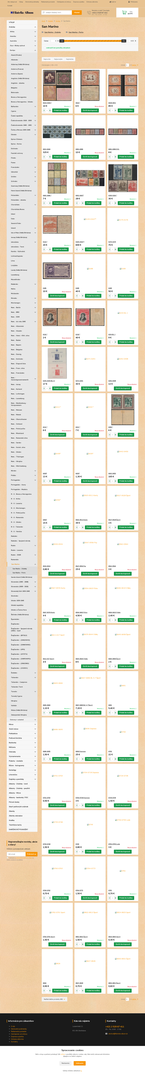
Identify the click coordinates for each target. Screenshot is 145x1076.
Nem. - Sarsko (16, 443)
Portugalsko (15, 480)
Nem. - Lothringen (17, 394)
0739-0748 (46, 844)
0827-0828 (79, 983)
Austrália (13, 41)
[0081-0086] (90, 131)
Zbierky (12, 811)
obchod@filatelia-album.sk (118, 1034)
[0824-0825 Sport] (122, 919)
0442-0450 (112, 473)
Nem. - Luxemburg (17, 398)
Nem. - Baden (16, 340)
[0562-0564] (122, 548)
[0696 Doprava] (90, 734)
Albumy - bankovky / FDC (18, 797)
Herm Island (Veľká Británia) (21, 191)
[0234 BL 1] (122, 317)
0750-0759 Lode (114, 844)
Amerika (13, 36)
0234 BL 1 (111, 335)
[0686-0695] (57, 734)
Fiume (13, 163)
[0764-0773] (90, 873)
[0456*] (57, 502)
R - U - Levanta (16, 503)
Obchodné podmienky (32, 2)
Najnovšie (47, 59)
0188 (77, 288)
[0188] (90, 270)
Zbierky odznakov (16, 816)
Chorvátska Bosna (17, 209)
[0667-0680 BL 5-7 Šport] (90, 687)
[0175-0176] (122, 224)
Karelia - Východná (18, 251)
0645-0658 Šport (114, 659)
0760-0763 (46, 890)
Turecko (14, 692)
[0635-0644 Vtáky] (90, 641)
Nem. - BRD (15, 312)
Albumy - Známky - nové (18, 784)
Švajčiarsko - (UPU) (18, 649)
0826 (44, 983)
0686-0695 (46, 751)
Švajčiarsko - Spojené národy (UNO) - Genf (21, 630)
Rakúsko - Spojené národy (20, 541)
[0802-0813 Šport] (90, 919)
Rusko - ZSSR (16, 555)
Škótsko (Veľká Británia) (20, 615)
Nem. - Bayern (16, 345)
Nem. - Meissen (16, 410)
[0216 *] (57, 317)
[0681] (122, 687)
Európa (12, 50)
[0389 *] (122, 409)
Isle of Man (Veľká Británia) (21, 233)
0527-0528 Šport (114, 520)
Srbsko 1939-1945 (17, 601)
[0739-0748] (57, 826)
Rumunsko (15, 560)
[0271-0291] (90, 363)
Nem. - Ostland (16, 424)
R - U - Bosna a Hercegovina (21, 494)
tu (81, 1071)
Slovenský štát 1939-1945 (20, 591)
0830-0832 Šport (114, 983)
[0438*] (57, 456)
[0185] (57, 270)
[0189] (122, 270)
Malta (13, 289)
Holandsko (15, 195)
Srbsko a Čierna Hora (19, 610)
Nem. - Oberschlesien (19, 419)
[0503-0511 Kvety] (90, 502)
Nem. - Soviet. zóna (18, 447)
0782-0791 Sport (49, 937)
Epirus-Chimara (16, 139)
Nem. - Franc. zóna (18, 368)
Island (13, 228)
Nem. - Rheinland (17, 433)
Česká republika (17, 116)
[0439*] (90, 456)
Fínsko (13, 158)
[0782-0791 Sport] (57, 919)
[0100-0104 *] (122, 178)
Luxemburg (15, 275)
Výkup (21, 2)
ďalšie (134, 65)
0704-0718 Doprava (83, 798)
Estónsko (14, 149)
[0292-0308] (122, 363)
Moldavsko (15, 294)
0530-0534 (46, 566)
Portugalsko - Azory (18, 485)
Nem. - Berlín (15, 308)
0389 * (110, 427)
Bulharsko (14, 107)
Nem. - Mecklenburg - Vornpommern (19, 404)
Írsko (13, 219)
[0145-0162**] (90, 224)
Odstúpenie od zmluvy (64, 2)
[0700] (122, 734)
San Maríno (15, 564)
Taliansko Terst (17, 687)
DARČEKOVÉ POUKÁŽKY (18, 829)
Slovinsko (14, 596)
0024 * (78, 103)
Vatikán (14, 706)
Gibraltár (14, 172)
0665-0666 (46, 705)
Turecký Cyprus (16, 696)
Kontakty (14, 1042)
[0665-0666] (57, 687)
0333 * (78, 427)
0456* (45, 520)
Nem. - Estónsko (17, 359)
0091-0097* (80, 196)
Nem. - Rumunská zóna (19, 438)
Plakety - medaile (16, 761)
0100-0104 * (112, 196)
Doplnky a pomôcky (16, 779)
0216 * (45, 335)
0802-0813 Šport (82, 937)
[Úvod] (23, 12)
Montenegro (15, 303)
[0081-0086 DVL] (122, 131)
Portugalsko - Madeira (19, 489)
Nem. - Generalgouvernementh (19, 379)
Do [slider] (124, 41)
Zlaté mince (13, 729)
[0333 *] (90, 409)
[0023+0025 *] (57, 85)
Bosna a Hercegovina (18, 97)
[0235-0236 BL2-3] (57, 363)
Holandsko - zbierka (18, 200)
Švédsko (14, 673)
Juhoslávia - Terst (17, 247)
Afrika (12, 32)
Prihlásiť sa (31, 854)
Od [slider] (62, 41)
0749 (77, 844)
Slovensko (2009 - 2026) (19, 587)
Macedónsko (15, 279)
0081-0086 (79, 149)
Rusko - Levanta (17, 550)
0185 (44, 288)
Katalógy (12, 770)
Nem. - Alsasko (16, 331)
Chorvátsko (15, 205)
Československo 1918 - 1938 (21, 121)
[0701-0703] (57, 780)
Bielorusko (15, 92)
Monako (14, 298)
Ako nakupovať (12, 2)
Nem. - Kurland (16, 389)
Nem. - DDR (15, 317)
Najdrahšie (70, 59)
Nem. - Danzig (16, 354)
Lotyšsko (14, 265)
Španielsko (15, 619)
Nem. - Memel (16, 415)
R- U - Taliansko (17, 527)
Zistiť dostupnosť (90, 110)
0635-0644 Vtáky (82, 659)
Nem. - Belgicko (16, 350)
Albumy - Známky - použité (19, 788)
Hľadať (77, 12)
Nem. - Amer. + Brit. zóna (20, 336)
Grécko (13, 177)
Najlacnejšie (58, 59)
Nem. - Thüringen (17, 457)
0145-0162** (80, 242)
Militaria (12, 747)
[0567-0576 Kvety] (57, 595)
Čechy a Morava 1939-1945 (20, 130)
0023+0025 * (47, 103)
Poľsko (13, 475)
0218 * (78, 335)
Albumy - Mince (15, 793)
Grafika (11, 820)
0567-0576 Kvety (49, 612)
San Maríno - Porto (19, 573)
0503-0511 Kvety (81, 520)
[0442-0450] (122, 456)
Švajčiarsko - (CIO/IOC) (19, 668)
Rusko (13, 546)
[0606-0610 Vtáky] (122, 595)
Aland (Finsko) (16, 55)
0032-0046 (46, 149)
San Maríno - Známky (20, 569)
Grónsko (14, 181)
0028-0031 (112, 103)
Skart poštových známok (18, 807)
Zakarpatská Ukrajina (19, 715)
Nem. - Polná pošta (18, 429)
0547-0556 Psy (81, 566)
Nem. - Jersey (15, 384)
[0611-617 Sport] (57, 641)
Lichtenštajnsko (17, 256)
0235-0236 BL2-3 (49, 381)
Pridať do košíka (60, 110)
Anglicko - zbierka (17, 83)
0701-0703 (46, 798)
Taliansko (14, 677)
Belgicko (14, 88)
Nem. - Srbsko (16, 452)
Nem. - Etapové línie (18, 364)
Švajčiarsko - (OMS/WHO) (20, 640)
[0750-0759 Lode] (122, 826)
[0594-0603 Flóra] (90, 595)
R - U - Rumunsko (17, 517)
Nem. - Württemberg (18, 466)
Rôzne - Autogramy (16, 765)
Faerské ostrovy (17, 153)
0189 (110, 288)
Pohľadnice (13, 733)
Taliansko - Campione (19, 682)
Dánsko (14, 135)
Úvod (43, 21)
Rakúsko (14, 536)
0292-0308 (112, 381)
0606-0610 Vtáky (114, 612)
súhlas (63, 1054)
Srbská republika (17, 605)
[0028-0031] (122, 85)
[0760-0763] (57, 873)
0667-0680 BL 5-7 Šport (84, 705)
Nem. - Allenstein (17, 326)
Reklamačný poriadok (48, 2)
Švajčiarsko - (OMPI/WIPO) (21, 659)
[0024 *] (90, 85)
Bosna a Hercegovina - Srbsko (22, 102)
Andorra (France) (17, 69)
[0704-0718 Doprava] (90, 780)
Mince (11, 724)
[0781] (122, 873)
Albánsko (14, 60)
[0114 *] (57, 224)
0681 (110, 705)
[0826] (57, 965)
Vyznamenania (14, 756)
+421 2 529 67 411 (99, 13)
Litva (13, 261)
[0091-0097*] (90, 178)
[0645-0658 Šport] (122, 641)
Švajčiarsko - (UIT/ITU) (19, 654)
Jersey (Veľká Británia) (19, 237)
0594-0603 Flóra (81, 612)
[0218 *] (90, 317)
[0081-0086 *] (57, 178)
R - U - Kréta (15, 499)
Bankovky (12, 743)
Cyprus (13, 111)
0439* (78, 473)
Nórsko (13, 471)
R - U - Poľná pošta (18, 513)
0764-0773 (79, 890)
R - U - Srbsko (16, 522)
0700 (110, 751)
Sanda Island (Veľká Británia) (21, 577)
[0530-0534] (57, 548)
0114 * (45, 242)
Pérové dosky (14, 802)
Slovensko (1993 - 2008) (19, 582)
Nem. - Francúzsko (17, 373)
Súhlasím (79, 1063)
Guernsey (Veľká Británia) (20, 186)
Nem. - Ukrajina (16, 461)
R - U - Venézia (16, 532)
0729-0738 (112, 798)
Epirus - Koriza (16, 144)
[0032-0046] (57, 131)
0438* (45, 473)
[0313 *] (57, 409)
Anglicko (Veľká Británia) (20, 78)
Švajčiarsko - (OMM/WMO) (20, 645)
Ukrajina (14, 701)
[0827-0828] (90, 965)
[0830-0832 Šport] (122, 965)
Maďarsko (14, 284)
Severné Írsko (16, 223)
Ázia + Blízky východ (17, 46)
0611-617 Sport (48, 659)
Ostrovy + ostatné (17, 720)
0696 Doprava (81, 751)
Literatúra (13, 775)
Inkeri (13, 214)
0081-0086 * (47, 196)
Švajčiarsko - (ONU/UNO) (20, 663)
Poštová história (15, 738)
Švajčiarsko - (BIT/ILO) (19, 635)
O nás (13, 1026)
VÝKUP (12, 22)
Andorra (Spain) (17, 74)
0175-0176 (112, 242)
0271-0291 (79, 381)
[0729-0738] (122, 780)
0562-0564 (112, 566)
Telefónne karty (15, 825)
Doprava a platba (78, 2)
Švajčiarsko (15, 624)
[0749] (90, 826)
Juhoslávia (14, 242)
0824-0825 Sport (114, 937)
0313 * (45, 427)
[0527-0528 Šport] (122, 502)
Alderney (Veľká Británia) (20, 64)
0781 (110, 890)
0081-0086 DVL (113, 149)
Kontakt (10, 6)
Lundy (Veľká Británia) (19, 270)
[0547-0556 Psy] (90, 548)
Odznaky (12, 752)
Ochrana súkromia (92, 2)
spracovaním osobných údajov (24, 858)
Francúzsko (15, 167)
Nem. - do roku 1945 (18, 322)
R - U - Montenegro (18, 508)
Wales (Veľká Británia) (19, 710)
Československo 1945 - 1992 (21, 125)
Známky (12, 27)
